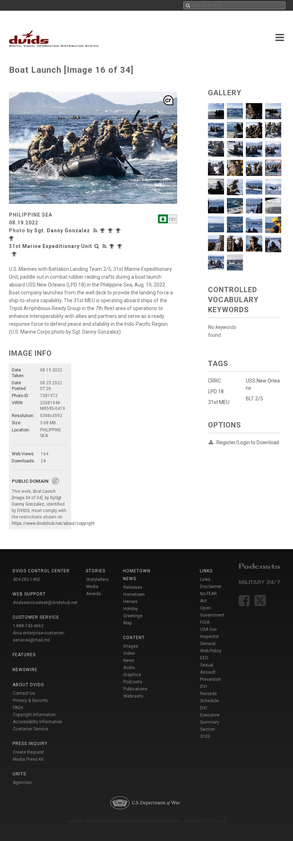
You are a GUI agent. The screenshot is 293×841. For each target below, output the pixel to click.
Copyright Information (34, 714)
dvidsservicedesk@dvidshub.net (45, 602)
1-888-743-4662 (28, 625)
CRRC (214, 381)
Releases (132, 587)
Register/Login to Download (248, 442)
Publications (135, 689)
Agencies (22, 782)
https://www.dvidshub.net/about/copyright (53, 523)
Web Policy (211, 650)
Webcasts (133, 696)
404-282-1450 (26, 579)
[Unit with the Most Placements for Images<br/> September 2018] (15, 254)
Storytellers (97, 579)
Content (134, 637)
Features (24, 654)
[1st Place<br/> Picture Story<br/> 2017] (104, 230)
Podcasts (132, 681)
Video (129, 653)
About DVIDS (28, 684)
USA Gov (208, 629)
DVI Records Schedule (209, 693)
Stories (95, 570)
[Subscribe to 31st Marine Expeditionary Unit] (163, 218)
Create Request (28, 752)
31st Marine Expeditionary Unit (50, 246)
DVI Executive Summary (209, 715)
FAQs (18, 707)
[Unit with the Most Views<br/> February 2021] (112, 246)
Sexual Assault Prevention (210, 672)
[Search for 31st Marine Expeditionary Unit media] (97, 246)
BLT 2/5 (254, 398)
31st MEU (218, 402)
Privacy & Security (30, 700)
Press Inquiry (30, 743)
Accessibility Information (37, 721)
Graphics (132, 674)
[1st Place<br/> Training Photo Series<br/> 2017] (112, 230)
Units (19, 773)
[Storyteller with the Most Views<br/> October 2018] (119, 230)
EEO (204, 657)
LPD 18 (216, 391)
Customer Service (30, 728)
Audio (129, 667)
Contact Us (24, 693)
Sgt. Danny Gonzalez (62, 230)
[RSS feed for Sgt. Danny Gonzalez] (96, 230)
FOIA (204, 622)
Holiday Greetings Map (133, 615)
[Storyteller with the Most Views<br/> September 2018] (12, 238)
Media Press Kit (28, 759)
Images (130, 646)
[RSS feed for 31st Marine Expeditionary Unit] (104, 246)
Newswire (25, 669)
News (128, 660)
